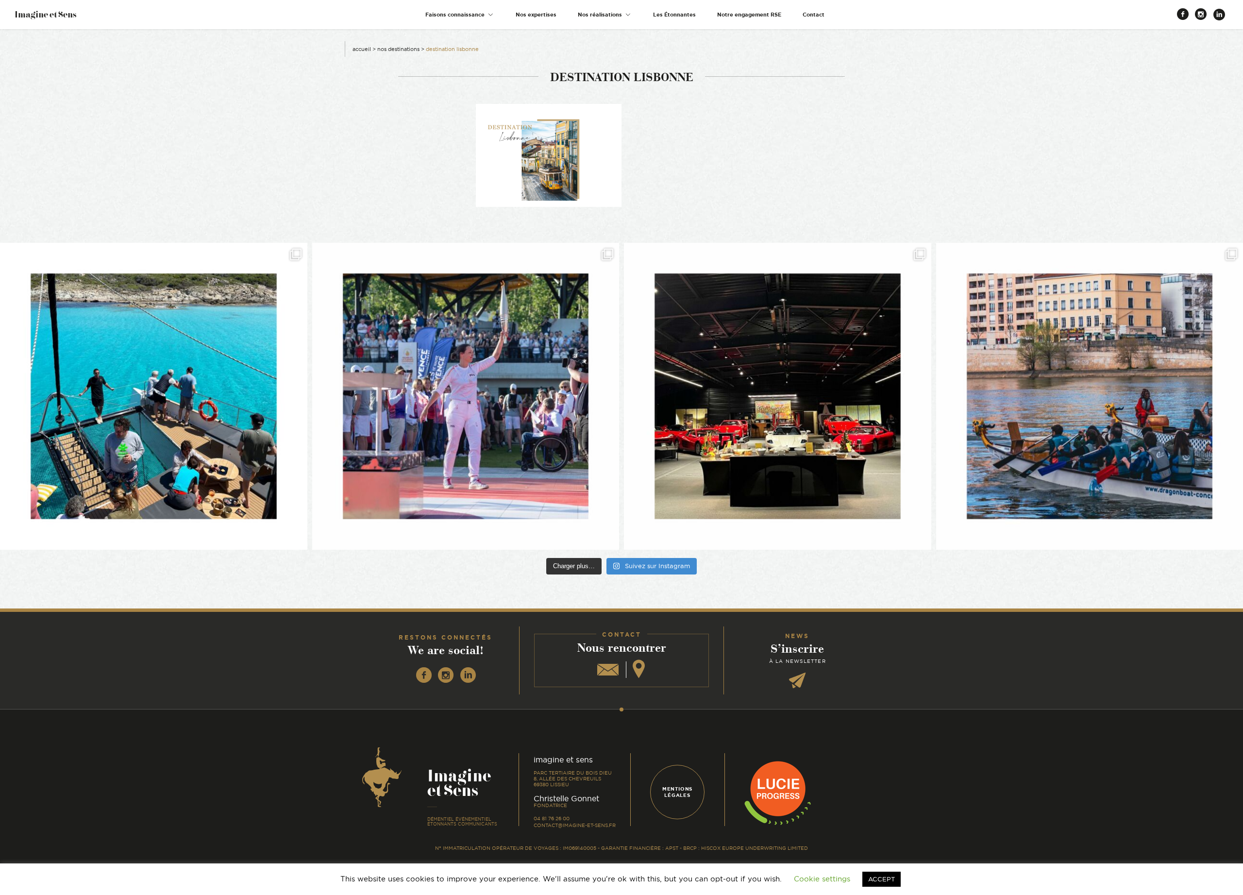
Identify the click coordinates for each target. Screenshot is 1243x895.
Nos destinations (398, 49)
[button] (459, 14)
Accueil (362, 49)
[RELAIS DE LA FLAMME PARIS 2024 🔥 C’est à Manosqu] (466, 396)
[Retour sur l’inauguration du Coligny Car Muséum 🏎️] (777, 396)
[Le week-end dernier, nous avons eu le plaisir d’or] (153, 396)
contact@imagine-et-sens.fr (575, 825)
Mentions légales (677, 792)
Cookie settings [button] (822, 879)
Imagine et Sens (45, 18)
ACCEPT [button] (881, 879)
